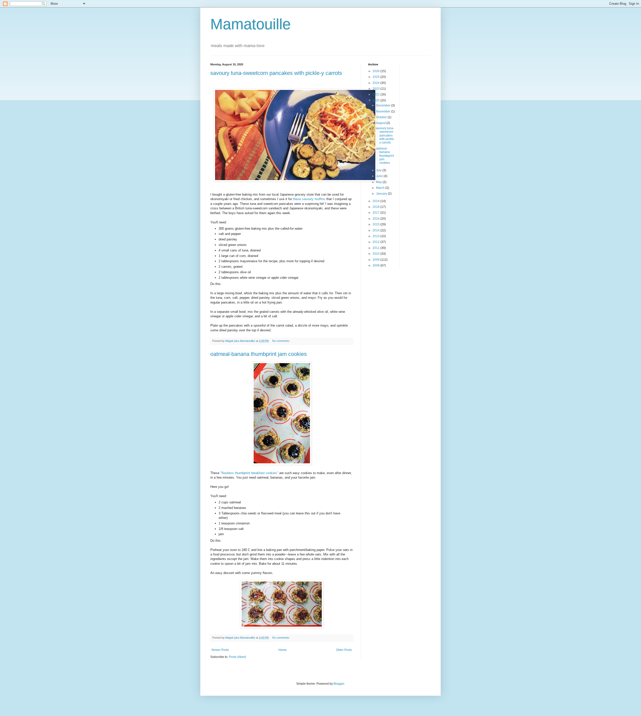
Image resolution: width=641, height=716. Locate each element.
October (382, 117)
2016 (376, 218)
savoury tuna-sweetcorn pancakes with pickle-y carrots (276, 73)
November (383, 111)
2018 (376, 207)
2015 (376, 224)
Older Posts (344, 650)
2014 (376, 230)
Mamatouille (250, 24)
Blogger (339, 683)
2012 (376, 242)
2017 (376, 212)
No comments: (281, 340)
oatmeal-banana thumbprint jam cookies (258, 354)
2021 (376, 94)
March (380, 188)
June (380, 176)
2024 (376, 83)
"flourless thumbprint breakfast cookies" (249, 473)
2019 (376, 201)
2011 (376, 248)
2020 (376, 100)
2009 (376, 259)
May (379, 182)
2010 (376, 253)
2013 (376, 236)
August (381, 123)
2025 (376, 77)
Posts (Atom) (237, 657)
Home (282, 650)
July (379, 170)
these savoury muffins (309, 199)
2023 (376, 88)
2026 (376, 71)
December (383, 105)
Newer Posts (220, 650)
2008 (376, 265)
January (382, 193)
